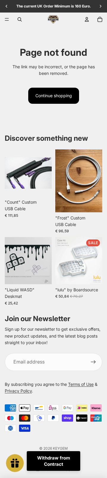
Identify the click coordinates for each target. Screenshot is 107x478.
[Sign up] (93, 362)
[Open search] (19, 19)
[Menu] (7, 19)
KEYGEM (60, 448)
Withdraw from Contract (53, 461)
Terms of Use (81, 384)
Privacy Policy (18, 390)
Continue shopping (53, 95)
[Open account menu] (86, 19)
